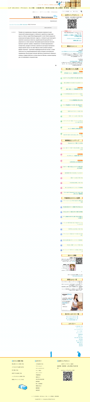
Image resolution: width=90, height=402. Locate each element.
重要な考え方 (80, 342)
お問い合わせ (73, 7)
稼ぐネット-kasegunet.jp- (68, 2)
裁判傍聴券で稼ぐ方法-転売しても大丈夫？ (74, 172)
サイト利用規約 (51, 396)
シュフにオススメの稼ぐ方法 (18, 376)
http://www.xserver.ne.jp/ (78, 275)
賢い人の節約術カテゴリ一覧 (72, 318)
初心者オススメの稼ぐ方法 (18, 364)
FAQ (46, 396)
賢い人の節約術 (59, 7)
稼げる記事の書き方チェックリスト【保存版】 (73, 240)
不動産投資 (80, 334)
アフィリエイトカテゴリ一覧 (72, 317)
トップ (9, 7)
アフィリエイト (24, 7)
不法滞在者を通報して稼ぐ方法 (76, 61)
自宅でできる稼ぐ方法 (17, 373)
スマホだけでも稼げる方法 (18, 367)
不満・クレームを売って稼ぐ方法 (76, 116)
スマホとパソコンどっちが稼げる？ (74, 38)
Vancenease (25, 24)
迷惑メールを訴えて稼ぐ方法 (77, 177)
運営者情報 (57, 396)
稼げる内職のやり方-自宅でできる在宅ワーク (73, 82)
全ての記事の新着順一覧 (72, 319)
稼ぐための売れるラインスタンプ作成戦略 (74, 187)
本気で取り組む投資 (49, 7)
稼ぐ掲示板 (66, 7)
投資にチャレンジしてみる (18, 379)
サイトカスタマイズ (78, 329)
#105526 (55, 27)
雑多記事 (81, 345)
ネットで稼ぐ (32, 7)
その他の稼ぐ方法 (40, 7)
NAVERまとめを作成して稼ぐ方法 (75, 229)
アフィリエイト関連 (18, 24)
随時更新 (81, 344)
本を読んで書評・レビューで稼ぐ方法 (75, 245)
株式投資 (81, 339)
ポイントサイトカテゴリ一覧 (72, 316)
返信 (52, 27)
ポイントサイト (15, 7)
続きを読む (74, 261)
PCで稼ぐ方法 (15, 370)
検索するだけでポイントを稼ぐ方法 (75, 111)
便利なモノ (80, 336)
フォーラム (11, 24)
